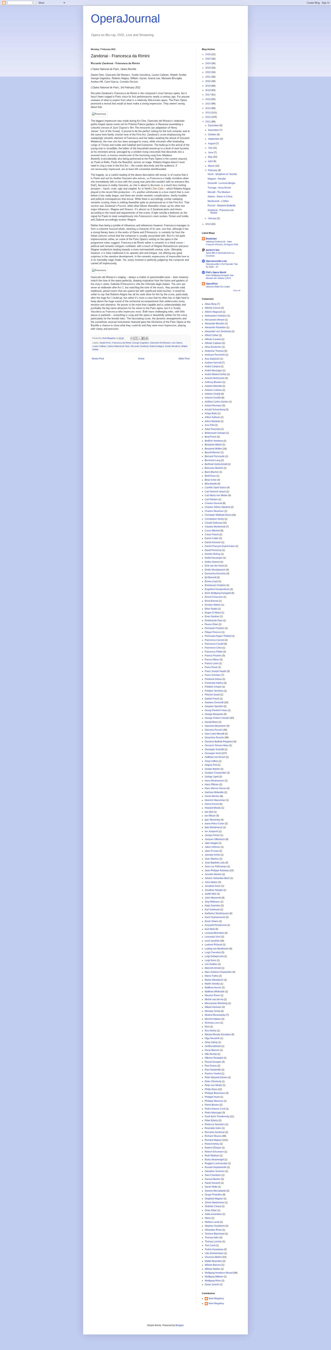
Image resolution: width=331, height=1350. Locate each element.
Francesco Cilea (213, 647)
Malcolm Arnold (213, 968)
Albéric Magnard (213, 312)
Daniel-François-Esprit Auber (220, 546)
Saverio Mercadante (215, 1190)
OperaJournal (125, 18)
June (211, 152)
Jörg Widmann (212, 901)
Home (141, 358)
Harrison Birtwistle (214, 792)
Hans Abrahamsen (214, 780)
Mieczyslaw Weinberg (216, 1003)
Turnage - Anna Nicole (219, 187)
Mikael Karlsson (213, 1007)
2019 (208, 85)
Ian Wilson (210, 815)
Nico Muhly (210, 1030)
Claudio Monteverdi (215, 526)
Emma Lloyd (211, 581)
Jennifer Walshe (213, 874)
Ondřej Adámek (213, 1046)
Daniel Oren (105, 343)
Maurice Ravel (212, 995)
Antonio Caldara (213, 390)
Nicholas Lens (212, 1022)
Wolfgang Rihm (213, 1280)
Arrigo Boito (211, 413)
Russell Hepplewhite (215, 1167)
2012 (208, 117)
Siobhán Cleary (213, 1206)
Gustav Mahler (212, 769)
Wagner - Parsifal (217, 178)
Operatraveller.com (216, 261)
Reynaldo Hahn (213, 1128)
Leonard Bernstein (214, 933)
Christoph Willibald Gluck (218, 515)
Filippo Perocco (213, 632)
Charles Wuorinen (214, 511)
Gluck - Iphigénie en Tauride (222, 174)
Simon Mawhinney (214, 1202)
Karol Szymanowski (215, 917)
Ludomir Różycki (213, 944)
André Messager (213, 370)
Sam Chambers (213, 1175)
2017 (208, 94)
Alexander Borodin (214, 323)
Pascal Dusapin (213, 1062)
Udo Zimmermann (214, 1253)
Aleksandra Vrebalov (216, 315)
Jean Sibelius (212, 858)
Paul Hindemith (213, 1069)
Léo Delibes (211, 964)
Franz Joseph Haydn (215, 671)
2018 (208, 90)
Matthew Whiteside (214, 991)
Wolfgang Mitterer (214, 1276)
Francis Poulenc (213, 655)
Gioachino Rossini (214, 737)
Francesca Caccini (214, 640)
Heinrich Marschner (215, 800)
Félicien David (212, 694)
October (212, 134)
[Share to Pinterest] (147, 338)
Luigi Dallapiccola (214, 956)
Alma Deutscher (213, 347)
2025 (208, 58)
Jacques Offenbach (215, 839)
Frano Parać (211, 667)
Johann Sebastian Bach (217, 878)
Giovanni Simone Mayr (217, 745)
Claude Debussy (213, 522)
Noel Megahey (216, 1298)
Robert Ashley (212, 1144)
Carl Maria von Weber (216, 495)
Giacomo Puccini (213, 730)
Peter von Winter (213, 1085)
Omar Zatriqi (211, 1042)
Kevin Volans (211, 921)
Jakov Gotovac (212, 847)
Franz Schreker (213, 675)
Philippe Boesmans (215, 1093)
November (214, 130)
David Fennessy (213, 550)
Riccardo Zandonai (139, 346)
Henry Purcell (212, 804)
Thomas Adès (212, 1237)
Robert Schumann (214, 1151)
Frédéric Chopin (213, 686)
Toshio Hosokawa (214, 1249)
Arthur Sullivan (212, 417)
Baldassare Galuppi (215, 433)
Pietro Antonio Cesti (215, 1108)
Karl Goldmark (212, 909)
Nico (207, 1026)
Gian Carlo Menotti (214, 733)
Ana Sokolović (212, 358)
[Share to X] (139, 338)
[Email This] (132, 338)
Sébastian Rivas (213, 1230)
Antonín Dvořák (213, 397)
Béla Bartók (211, 483)
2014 (208, 108)
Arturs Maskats (212, 421)
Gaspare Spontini (214, 706)
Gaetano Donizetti (214, 702)
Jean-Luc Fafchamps (216, 866)
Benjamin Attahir (213, 444)
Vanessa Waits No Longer (218, 286)
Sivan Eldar (211, 1210)
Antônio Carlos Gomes (216, 401)
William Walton (212, 1269)
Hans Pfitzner (212, 784)
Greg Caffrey (211, 761)
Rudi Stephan (212, 1155)
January (212, 218)
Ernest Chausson (214, 597)
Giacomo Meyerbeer (215, 726)
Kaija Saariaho (212, 905)
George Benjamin (214, 714)
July (210, 148)
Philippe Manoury (214, 1101)
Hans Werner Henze (215, 788)
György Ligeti (212, 776)
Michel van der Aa (214, 999)
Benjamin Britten (213, 448)
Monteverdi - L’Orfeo (218, 201)
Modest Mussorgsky (215, 1015)
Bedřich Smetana (214, 440)
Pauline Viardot (213, 1073)
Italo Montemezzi (213, 827)
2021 (208, 76)
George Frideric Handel (217, 718)
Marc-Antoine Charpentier (218, 972)
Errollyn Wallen (213, 604)
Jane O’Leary (212, 851)
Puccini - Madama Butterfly (221, 205)
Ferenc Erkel (211, 624)
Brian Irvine (211, 480)
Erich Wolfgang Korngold (218, 593)
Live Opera (177, 343)
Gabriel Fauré (212, 698)
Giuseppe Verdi (213, 753)
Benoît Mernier (212, 452)
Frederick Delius (213, 679)
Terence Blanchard (214, 1233)
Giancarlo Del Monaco (160, 343)
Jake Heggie (211, 843)
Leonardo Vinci (213, 936)
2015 (208, 103)
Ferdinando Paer (213, 620)
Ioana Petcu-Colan (214, 823)
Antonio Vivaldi (212, 394)
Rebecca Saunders (215, 1124)
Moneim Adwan (213, 1019)
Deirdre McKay (212, 554)
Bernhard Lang (212, 460)
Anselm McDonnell (214, 378)
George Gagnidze (140, 343)
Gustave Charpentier (215, 772)
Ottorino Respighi (214, 1058)
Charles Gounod (213, 503)
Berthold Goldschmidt (216, 464)
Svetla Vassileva (172, 346)
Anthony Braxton (213, 382)
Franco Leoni (212, 663)
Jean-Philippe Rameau (217, 870)
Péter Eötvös (211, 1120)
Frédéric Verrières (214, 690)
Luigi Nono (210, 960)
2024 (208, 63)
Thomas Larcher (213, 1241)
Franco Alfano (212, 659)
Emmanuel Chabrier (215, 585)
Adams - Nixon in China (220, 196)
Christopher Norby (214, 519)
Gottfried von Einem (215, 757)
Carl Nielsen (211, 499)
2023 (208, 67)
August (212, 143)
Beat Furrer (210, 436)
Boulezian (211, 238)
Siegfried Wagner (214, 1198)
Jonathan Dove (213, 886)
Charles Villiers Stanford (217, 507)
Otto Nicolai (211, 1054)
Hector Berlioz (212, 796)
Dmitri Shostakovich (215, 569)
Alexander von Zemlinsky (218, 331)
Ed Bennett (210, 577)
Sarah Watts (211, 1186)
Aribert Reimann (213, 405)
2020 (208, 81)
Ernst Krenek (211, 601)
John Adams (211, 882)
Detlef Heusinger (213, 558)
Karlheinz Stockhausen (217, 913)
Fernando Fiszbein (214, 628)
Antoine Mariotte (213, 386)
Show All (236, 291)
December (214, 125)
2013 (208, 112)
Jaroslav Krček (212, 854)
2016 (208, 99)
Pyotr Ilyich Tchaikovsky (217, 1116)
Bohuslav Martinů (214, 468)
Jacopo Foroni (212, 835)
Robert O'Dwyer (213, 1147)
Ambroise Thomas (214, 351)
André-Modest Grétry (215, 374)
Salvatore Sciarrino (215, 1171)
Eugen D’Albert (213, 612)
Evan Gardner (212, 616)
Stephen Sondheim (215, 1226)
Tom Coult (210, 1245)
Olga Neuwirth (212, 1038)
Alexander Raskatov (215, 327)
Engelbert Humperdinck (217, 589)
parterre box (213, 250)
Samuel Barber (212, 1179)
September (214, 139)
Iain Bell (209, 812)
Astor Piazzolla (212, 429)
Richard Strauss (213, 1136)
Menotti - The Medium (219, 192)
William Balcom (213, 1265)
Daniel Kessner (213, 542)
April (210, 161)
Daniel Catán (212, 538)
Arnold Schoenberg (215, 409)
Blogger (179, 1325)
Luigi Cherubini (213, 952)
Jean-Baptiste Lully (215, 862)
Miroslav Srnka (212, 1011)
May (210, 157)
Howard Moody (213, 808)
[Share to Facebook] (143, 338)
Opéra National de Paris (118, 346)
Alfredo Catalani (213, 343)
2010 (208, 224)
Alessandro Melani (214, 319)
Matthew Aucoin (213, 987)
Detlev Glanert (212, 562)
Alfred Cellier (211, 335)
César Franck (212, 534)
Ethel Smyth (211, 608)
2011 (208, 121)
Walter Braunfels (213, 1261)
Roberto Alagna (157, 346)
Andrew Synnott (213, 362)
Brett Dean (210, 476)
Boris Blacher (212, 472)
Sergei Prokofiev (213, 1194)
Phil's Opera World (216, 272)
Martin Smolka (212, 983)
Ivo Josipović (211, 831)
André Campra (212, 366)
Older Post (184, 358)
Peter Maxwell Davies (216, 1077)
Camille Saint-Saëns (215, 487)
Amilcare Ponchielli (215, 354)
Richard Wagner (213, 1140)
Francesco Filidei (214, 651)
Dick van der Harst (214, 565)
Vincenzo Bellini (213, 1257)
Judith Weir (210, 894)
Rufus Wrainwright (214, 1159)
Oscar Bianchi (212, 1050)
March (211, 166)
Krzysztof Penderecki (216, 925)
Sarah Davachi (212, 1183)
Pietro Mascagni (213, 1112)
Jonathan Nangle (214, 890)
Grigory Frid (211, 765)
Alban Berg (210, 304)
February (213, 170)
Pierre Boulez (212, 1104)
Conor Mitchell (212, 530)
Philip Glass (211, 1089)
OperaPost (212, 283)
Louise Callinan (99, 346)
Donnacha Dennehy (215, 573)
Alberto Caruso (212, 308)
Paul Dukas (211, 1065)
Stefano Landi (212, 1222)
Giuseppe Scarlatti (214, 749)
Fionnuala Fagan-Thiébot (218, 636)
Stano (208, 1218)
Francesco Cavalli (214, 644)
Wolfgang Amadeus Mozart (219, 1272)
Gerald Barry (211, 722)
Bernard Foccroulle (215, 456)
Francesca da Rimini (121, 343)
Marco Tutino (211, 976)
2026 (208, 54)
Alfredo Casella (213, 339)
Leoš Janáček (212, 940)
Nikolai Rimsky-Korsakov (218, 1034)
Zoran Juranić (212, 1284)
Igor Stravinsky (212, 819)
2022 (208, 72)
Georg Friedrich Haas (216, 710)
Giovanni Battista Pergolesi (219, 741)
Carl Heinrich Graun (215, 491)
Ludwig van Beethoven (217, 948)
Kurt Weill (210, 929)
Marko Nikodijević (214, 980)
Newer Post (98, 358)
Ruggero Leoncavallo (216, 1163)
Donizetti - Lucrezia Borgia (221, 183)
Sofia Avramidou (213, 1214)
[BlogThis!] (136, 338)
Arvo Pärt (209, 425)
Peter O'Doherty (213, 1081)
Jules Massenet (213, 897)
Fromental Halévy (214, 683)
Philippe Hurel (212, 1097)
